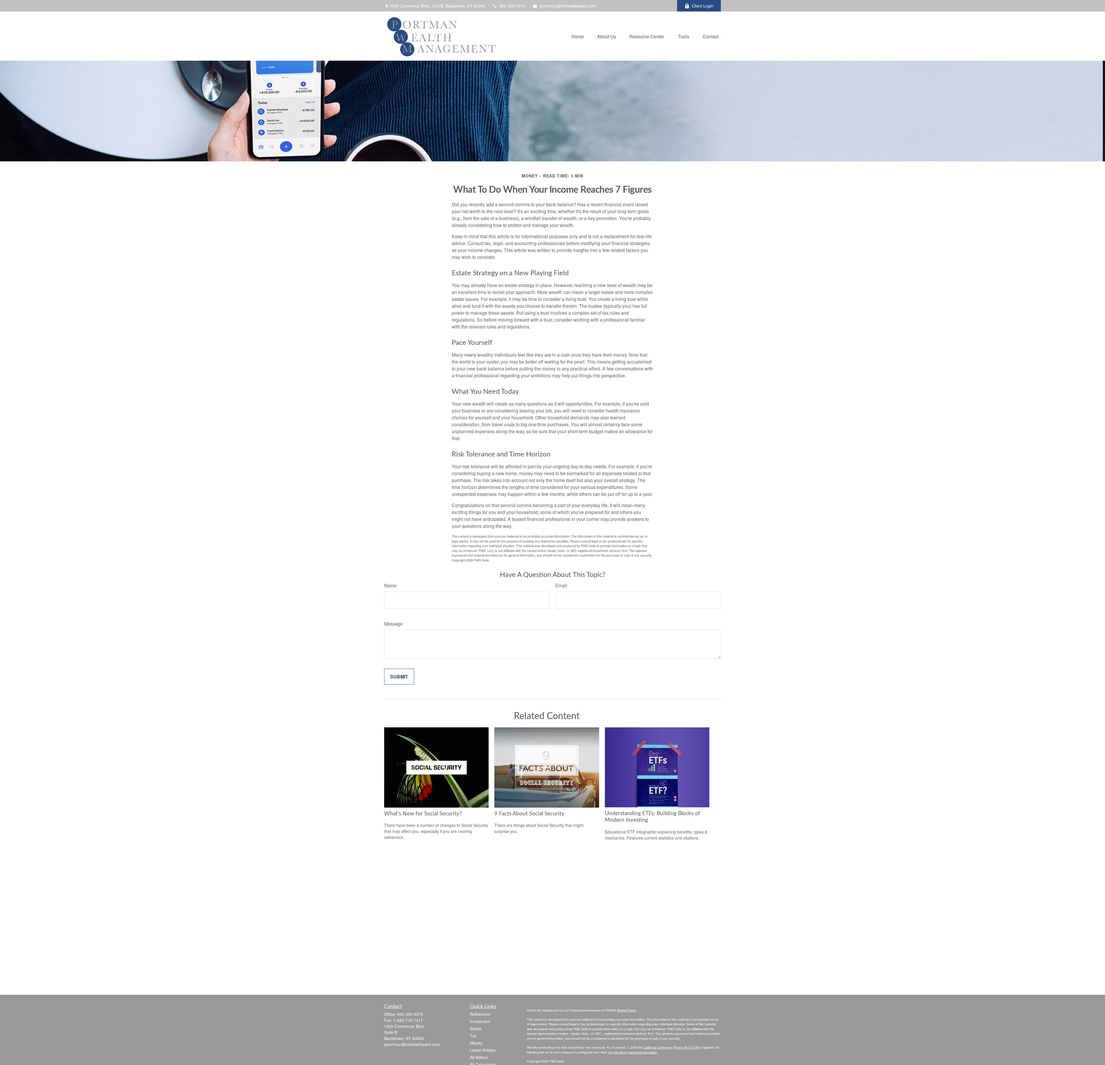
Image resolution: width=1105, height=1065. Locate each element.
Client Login (702, 6)
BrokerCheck (627, 1010)
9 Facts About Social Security (529, 814)
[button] (577, 36)
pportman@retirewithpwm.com (567, 6)
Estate (475, 1028)
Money (476, 1043)
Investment (480, 1021)
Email (561, 585)
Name (390, 585)
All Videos (479, 1057)
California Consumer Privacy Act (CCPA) (671, 1047)
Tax (473, 1036)
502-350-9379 (512, 6)
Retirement (480, 1014)
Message (393, 623)
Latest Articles (483, 1050)
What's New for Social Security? (423, 814)
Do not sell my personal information (632, 1052)
